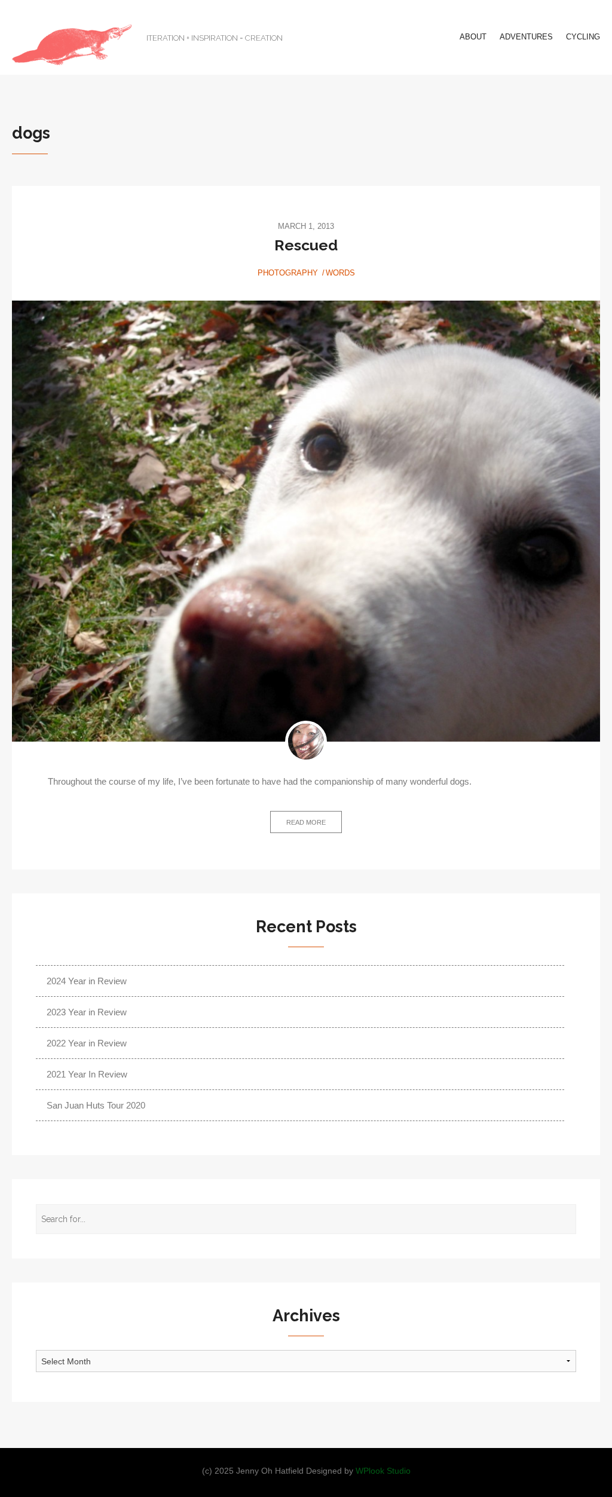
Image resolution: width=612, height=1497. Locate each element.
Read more (306, 822)
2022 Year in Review (87, 1043)
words (340, 272)
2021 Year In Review (87, 1074)
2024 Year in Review (87, 981)
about (473, 36)
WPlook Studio (383, 1471)
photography (288, 272)
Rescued (306, 245)
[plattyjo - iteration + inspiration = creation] (71, 45)
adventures (526, 36)
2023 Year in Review (87, 1012)
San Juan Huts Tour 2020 (96, 1105)
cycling (583, 36)
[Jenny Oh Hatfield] (306, 742)
